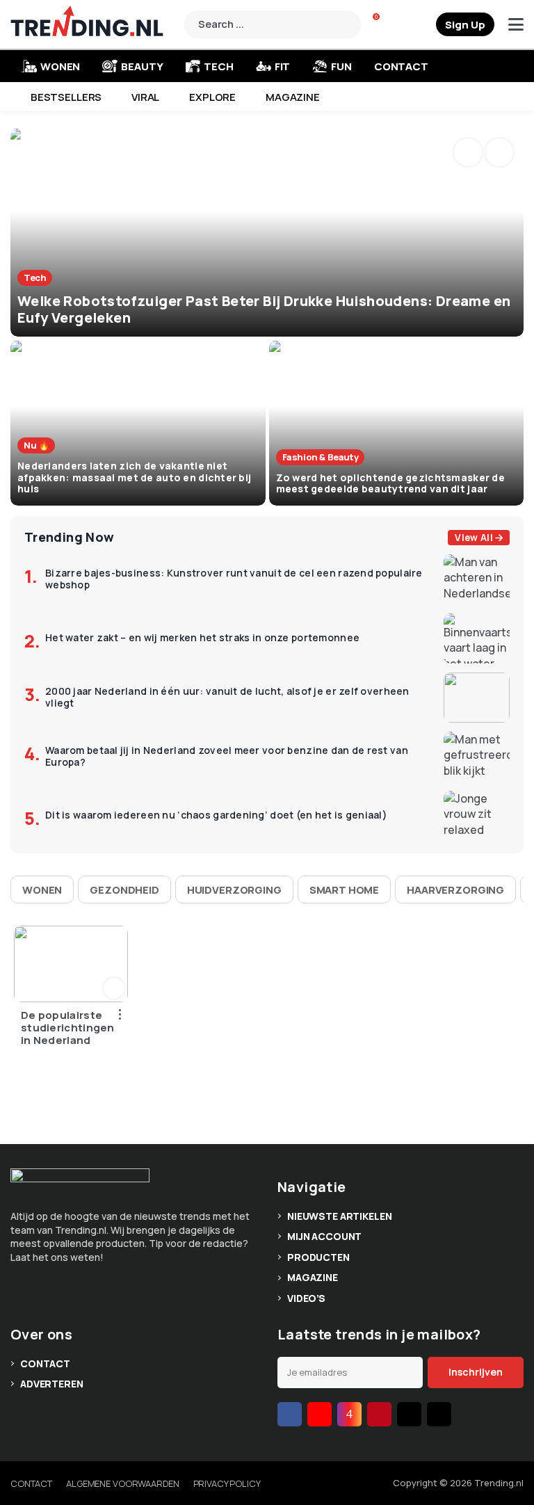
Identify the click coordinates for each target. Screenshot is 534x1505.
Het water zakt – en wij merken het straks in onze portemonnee (202, 638)
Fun (341, 66)
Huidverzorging (234, 890)
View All (474, 537)
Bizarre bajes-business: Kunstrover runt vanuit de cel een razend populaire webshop (234, 579)
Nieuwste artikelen (339, 1216)
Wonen (42, 890)
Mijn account (324, 1236)
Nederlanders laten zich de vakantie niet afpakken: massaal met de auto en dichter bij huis (134, 477)
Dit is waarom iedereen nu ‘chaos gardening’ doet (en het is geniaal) (216, 815)
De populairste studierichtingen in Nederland (68, 1028)
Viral (145, 97)
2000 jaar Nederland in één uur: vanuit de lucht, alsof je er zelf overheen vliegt (227, 697)
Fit (283, 66)
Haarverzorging (455, 890)
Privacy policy (227, 1483)
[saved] (423, 24)
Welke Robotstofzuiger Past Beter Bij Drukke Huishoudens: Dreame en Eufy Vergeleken (263, 309)
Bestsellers (66, 97)
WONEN (60, 66)
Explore (212, 97)
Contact (401, 66)
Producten (318, 1257)
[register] (465, 24)
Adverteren (51, 1383)
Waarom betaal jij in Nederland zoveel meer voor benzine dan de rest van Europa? (226, 756)
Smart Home (344, 890)
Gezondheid (124, 890)
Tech (218, 66)
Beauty (142, 66)
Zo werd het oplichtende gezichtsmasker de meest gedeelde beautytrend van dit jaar (390, 483)
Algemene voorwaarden (122, 1483)
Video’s (306, 1298)
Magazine (293, 97)
